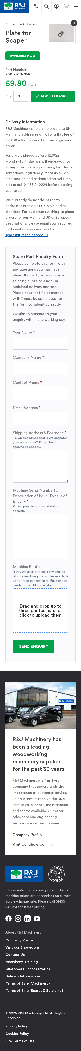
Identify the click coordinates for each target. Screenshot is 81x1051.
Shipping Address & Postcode (38, 433)
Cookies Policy (17, 1034)
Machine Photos (27, 567)
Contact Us (15, 954)
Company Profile (19, 940)
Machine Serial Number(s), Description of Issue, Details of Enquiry (40, 496)
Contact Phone (26, 383)
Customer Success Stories (27, 969)
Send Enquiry (33, 646)
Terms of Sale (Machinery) (27, 983)
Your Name (22, 332)
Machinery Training (21, 962)
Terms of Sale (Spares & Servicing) (34, 990)
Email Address (25, 408)
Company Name (27, 357)
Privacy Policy (16, 1026)
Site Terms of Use (19, 1041)
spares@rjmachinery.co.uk (26, 235)
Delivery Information (22, 976)
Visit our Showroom (22, 947)
